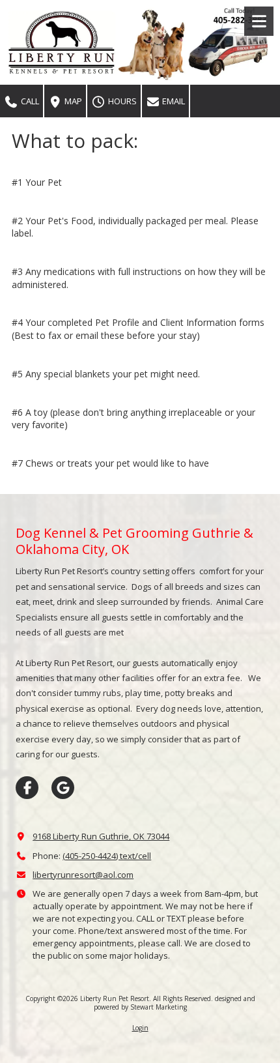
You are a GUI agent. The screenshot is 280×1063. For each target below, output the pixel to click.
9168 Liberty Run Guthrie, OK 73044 (101, 836)
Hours (121, 101)
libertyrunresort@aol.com (83, 875)
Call (29, 101)
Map (72, 101)
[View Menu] (258, 21)
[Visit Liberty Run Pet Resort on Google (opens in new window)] (62, 787)
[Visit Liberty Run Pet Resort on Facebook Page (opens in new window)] (27, 787)
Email (172, 101)
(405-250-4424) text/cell (107, 856)
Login (140, 1027)
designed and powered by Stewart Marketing (174, 1002)
